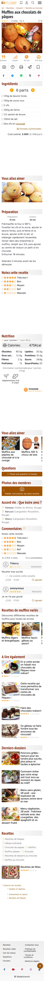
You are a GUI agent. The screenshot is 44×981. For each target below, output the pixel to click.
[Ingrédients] (4, 490)
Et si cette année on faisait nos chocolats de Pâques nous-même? (30, 667)
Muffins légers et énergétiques (10, 639)
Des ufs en (14, 123)
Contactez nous (32, 945)
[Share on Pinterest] (38, 76)
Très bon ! (22, 277)
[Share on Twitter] (30, 76)
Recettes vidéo (9, 949)
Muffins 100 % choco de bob (30, 453)
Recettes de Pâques (17, 898)
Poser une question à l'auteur (23, 474)
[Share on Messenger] (12, 76)
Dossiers (6, 961)
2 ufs (6, 105)
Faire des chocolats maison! (31, 709)
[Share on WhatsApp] (21, 76)
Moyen (20, 285)
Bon (18, 281)
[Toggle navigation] (40, 2)
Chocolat (29, 851)
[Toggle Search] (33, 3)
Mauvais (21, 293)
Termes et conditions (29, 956)
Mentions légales (32, 961)
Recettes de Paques (14, 839)
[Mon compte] (26, 3)
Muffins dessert (12, 851)
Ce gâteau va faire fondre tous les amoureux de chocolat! (31, 730)
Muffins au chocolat (14, 860)
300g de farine (12, 109)
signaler (38, 580)
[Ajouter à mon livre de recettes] (38, 67)
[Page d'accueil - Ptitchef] (3, 8)
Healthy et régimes (17, 889)
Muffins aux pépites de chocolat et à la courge (10, 456)
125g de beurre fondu (15, 96)
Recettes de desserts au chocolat (21, 856)
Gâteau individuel (13, 843)
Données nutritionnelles (30, 129)
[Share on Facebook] (3, 76)
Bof (18, 289)
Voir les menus (9, 953)
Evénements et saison (18, 894)
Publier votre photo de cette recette (22, 493)
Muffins (32, 847)
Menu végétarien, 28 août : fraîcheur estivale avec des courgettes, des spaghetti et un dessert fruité (21, 815)
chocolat (20, 123)
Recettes (6, 945)
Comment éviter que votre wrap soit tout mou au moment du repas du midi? (31, 777)
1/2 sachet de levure (14, 114)
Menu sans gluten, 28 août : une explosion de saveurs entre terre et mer (31, 796)
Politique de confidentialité (30, 950)
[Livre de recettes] (21, 3)
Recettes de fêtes (31, 867)
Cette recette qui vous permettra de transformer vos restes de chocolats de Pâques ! (21, 690)
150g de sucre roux (14, 100)
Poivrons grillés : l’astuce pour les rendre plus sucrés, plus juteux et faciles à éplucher (31, 759)
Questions (7, 957)
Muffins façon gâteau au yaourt (29, 640)
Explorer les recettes (12, 885)
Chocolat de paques (14, 847)
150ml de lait (10, 119)
